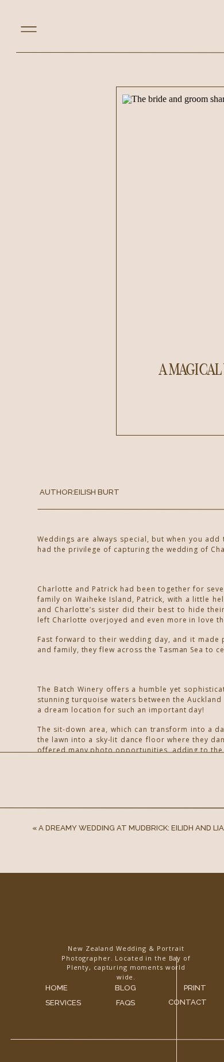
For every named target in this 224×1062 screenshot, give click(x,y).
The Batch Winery (155, 1049)
